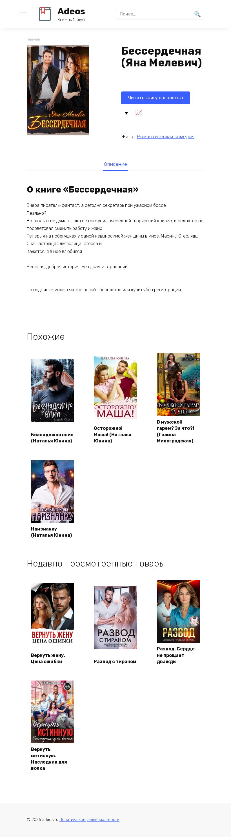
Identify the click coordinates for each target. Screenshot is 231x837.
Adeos (71, 11)
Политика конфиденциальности (89, 819)
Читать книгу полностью (155, 97)
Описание (115, 164)
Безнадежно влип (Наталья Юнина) (52, 438)
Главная (33, 39)
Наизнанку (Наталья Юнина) (51, 532)
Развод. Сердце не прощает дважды (176, 655)
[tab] (115, 164)
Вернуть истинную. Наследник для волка (49, 759)
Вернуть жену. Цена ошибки (48, 658)
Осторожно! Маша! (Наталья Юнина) (112, 435)
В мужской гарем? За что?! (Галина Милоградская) (175, 431)
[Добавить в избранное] (126, 112)
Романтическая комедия (165, 136)
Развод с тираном (115, 661)
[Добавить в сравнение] (138, 112)
